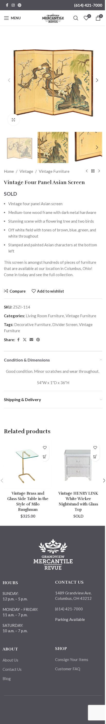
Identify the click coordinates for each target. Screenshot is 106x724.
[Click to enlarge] (13, 119)
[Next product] (99, 171)
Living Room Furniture (45, 315)
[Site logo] (53, 17)
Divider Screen (64, 324)
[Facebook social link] (7, 5)
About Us (10, 660)
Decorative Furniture (32, 324)
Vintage (26, 171)
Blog (7, 678)
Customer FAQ (67, 668)
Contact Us (12, 669)
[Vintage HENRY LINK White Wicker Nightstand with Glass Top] (78, 464)
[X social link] (24, 339)
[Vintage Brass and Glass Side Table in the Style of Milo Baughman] (28, 464)
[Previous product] (87, 171)
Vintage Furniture (54, 171)
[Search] (76, 18)
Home (9, 171)
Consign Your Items (71, 659)
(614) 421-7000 (88, 5)
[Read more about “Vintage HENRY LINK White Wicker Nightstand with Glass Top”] (95, 456)
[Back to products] (93, 171)
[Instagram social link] (13, 5)
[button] (9, 80)
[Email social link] (31, 339)
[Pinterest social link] (19, 5)
